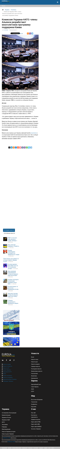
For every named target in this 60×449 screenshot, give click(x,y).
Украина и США (6, 419)
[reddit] (18, 147)
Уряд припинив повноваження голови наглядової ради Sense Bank (13, 273)
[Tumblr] (22, 147)
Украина (7, 9)
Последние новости (36, 368)
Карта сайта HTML (36, 421)
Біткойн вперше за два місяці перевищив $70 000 (13, 288)
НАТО (3, 422)
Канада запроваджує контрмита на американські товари (13, 252)
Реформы (4, 426)
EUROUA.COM (6, 438)
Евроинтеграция (6, 415)
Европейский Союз (36, 384)
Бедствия (33, 406)
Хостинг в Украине (36, 429)
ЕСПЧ (32, 391)
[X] (9, 147)
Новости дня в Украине (8, 434)
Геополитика (34, 373)
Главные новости (35, 366)
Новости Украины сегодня (8, 431)
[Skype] (29, 147)
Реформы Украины (8, 381)
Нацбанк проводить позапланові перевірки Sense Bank (13, 282)
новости (20, 33)
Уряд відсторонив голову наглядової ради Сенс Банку (13, 295)
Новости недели (35, 364)
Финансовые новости (36, 371)
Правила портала (35, 419)
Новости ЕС (6, 368)
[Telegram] (32, 33)
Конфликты (34, 404)
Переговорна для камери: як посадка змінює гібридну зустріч (11, 260)
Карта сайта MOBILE (36, 426)
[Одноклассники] (28, 33)
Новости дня (34, 361)
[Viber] (30, 33)
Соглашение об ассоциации (9, 412)
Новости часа (34, 359)
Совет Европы (7, 370)
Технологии (34, 402)
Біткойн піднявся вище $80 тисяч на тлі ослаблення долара (13, 266)
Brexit (32, 357)
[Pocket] (20, 147)
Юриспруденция (6, 429)
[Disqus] (20, 168)
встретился (34, 133)
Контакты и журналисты (34, 416)
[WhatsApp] (27, 147)
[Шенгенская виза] (11, 316)
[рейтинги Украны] (11, 328)
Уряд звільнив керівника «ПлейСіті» (13, 245)
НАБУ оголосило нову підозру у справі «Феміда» (12, 239)
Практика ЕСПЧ (7, 372)
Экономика (5, 424)
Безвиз (3, 5)
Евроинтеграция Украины (10, 379)
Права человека (7, 375)
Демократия (34, 378)
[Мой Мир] (16, 147)
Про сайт (33, 412)
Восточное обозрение (36, 399)
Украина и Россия (6, 417)
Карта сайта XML (35, 424)
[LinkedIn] (11, 147)
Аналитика (34, 375)
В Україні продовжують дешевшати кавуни (13, 302)
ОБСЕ (4, 373)
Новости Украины (8, 377)
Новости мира (7, 364)
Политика (13, 9)
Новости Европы (7, 366)
